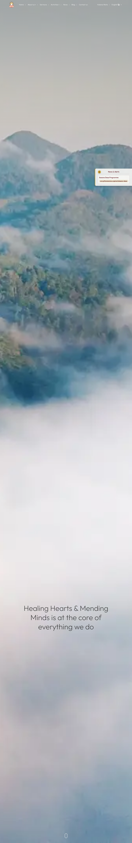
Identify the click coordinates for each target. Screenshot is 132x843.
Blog (73, 5)
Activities (54, 5)
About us (31, 5)
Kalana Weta (102, 5)
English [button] (115, 5)
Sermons (43, 5)
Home (21, 5)
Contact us (83, 5)
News (65, 5)
